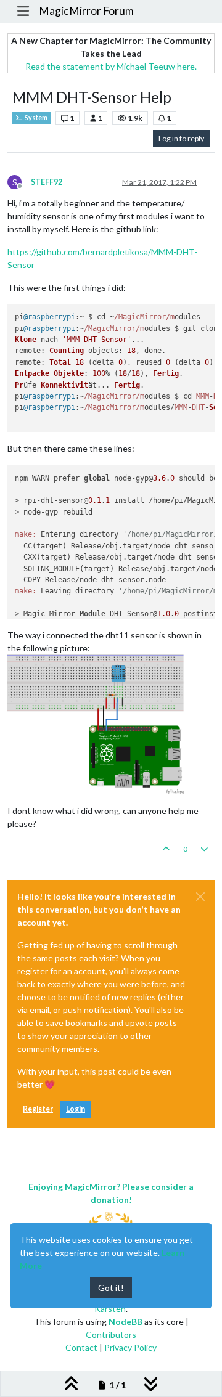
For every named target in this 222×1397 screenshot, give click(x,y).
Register (38, 1109)
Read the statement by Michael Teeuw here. (111, 66)
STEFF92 (46, 182)
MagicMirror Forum (86, 10)
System (35, 117)
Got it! (111, 1287)
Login (75, 1109)
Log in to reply (181, 138)
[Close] (200, 896)
